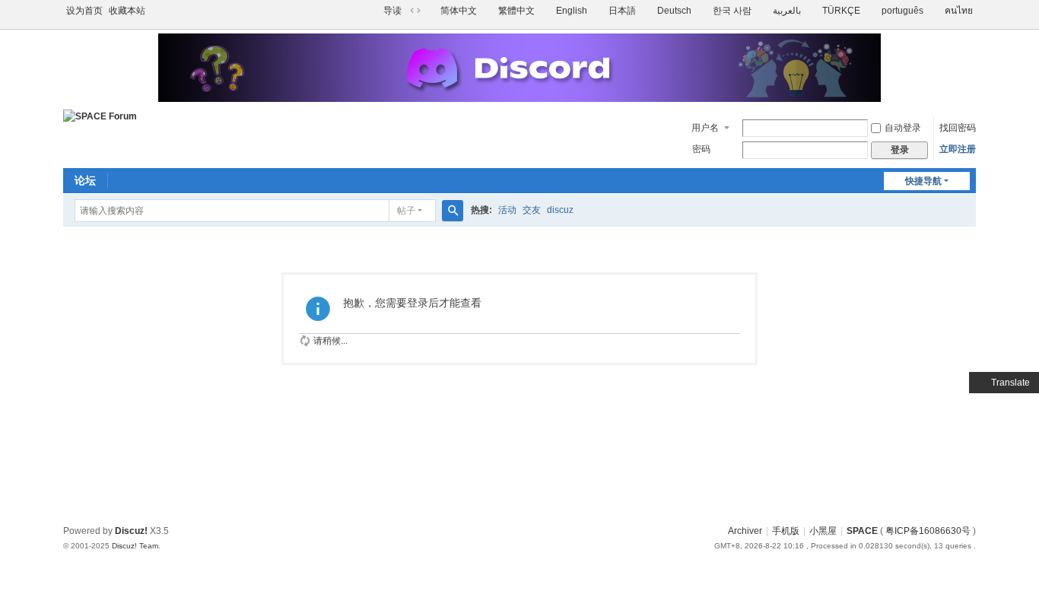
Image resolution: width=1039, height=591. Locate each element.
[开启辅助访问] (376, 10)
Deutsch (674, 10)
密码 (701, 149)
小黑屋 (823, 531)
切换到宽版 (415, 10)
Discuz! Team (135, 546)
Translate (1010, 382)
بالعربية (787, 10)
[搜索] (452, 210)
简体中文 (458, 10)
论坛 (85, 180)
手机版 (785, 531)
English (571, 10)
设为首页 (84, 10)
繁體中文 (516, 10)
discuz (560, 210)
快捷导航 (923, 181)
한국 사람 (732, 10)
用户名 (705, 127)
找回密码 (957, 127)
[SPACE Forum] (100, 116)
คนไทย (959, 10)
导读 (392, 10)
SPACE (862, 531)
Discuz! (131, 531)
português (902, 10)
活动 (507, 210)
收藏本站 (127, 10)
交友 (532, 210)
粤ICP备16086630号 (928, 531)
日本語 (622, 10)
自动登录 (903, 127)
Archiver (745, 531)
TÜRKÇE (841, 10)
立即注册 (957, 149)
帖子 (406, 210)
